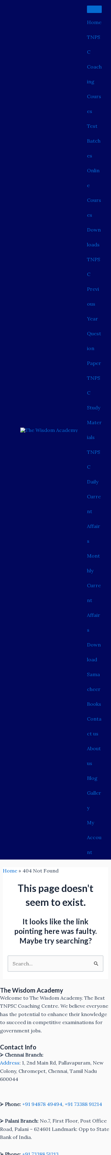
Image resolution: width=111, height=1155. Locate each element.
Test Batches (94, 141)
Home (94, 22)
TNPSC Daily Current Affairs (94, 496)
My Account (94, 837)
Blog (92, 778)
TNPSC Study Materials (94, 407)
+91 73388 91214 (83, 1104)
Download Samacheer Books (94, 674)
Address (9, 1063)
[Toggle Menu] (94, 9)
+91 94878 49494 (42, 1104)
